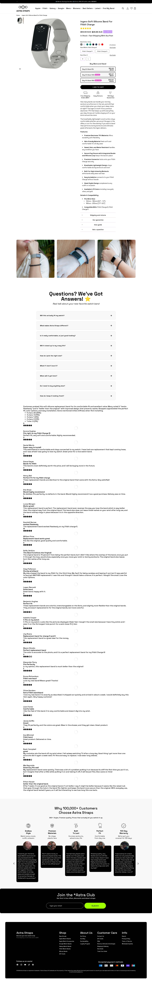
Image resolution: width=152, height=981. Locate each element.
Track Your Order (102, 951)
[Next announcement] (135, 1)
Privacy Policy (126, 938)
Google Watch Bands (65, 944)
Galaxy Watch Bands (65, 946)
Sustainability (84, 941)
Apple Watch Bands (65, 938)
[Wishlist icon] (131, 8)
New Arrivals (62, 936)
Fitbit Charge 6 (102, 51)
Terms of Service (127, 941)
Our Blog (82, 938)
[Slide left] (14, 863)
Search (124, 936)
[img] (27, 425)
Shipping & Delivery (102, 946)
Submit (95, 905)
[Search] (123, 8)
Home (18, 15)
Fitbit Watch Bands (65, 949)
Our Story (83, 936)
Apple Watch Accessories (66, 941)
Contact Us (100, 936)
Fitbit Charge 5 (87, 51)
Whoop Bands (63, 951)
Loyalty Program (85, 944)
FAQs (98, 941)
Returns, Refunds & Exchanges (106, 944)
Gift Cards (62, 954)
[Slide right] (138, 863)
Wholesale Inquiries (127, 944)
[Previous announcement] (17, 1)
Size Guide (113, 47)
